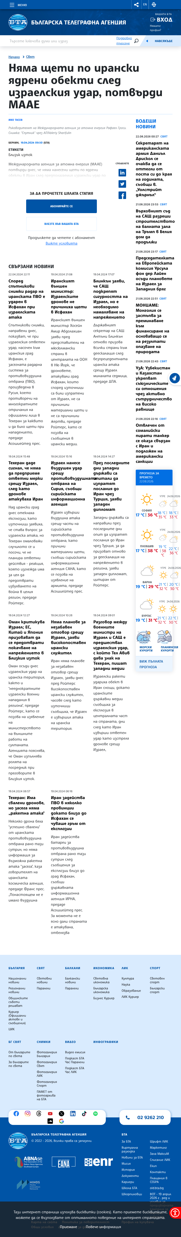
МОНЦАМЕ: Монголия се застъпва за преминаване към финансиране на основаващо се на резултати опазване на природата (152, 328)
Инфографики (105, 1042)
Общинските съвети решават (18, 1002)
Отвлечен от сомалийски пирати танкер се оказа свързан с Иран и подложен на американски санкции (153, 443)
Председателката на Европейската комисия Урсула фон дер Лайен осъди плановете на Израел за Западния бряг (155, 273)
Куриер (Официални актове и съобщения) (17, 1017)
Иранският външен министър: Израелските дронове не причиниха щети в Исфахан (69, 296)
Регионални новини (16, 990)
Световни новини (44, 980)
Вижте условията (62, 243)
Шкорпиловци (132, 1194)
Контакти (158, 1172)
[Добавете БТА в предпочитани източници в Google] (62, 1121)
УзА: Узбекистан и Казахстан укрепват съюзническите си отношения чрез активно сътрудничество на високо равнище (154, 388)
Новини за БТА (132, 1157)
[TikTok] (85, 1113)
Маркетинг (158, 1148)
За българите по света (18, 1064)
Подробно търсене (124, 40)
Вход (165, 19)
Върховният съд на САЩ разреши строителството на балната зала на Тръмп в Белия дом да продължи (155, 226)
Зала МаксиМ (159, 1154)
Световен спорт (157, 980)
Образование (131, 991)
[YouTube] (51, 1113)
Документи (130, 1176)
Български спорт (157, 990)
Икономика (103, 968)
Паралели (43, 988)
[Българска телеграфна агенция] (18, 1140)
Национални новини (17, 980)
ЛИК (125, 968)
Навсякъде (164, 41)
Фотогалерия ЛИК (47, 1074)
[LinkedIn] (74, 1113)
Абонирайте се (61, 206)
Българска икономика (101, 990)
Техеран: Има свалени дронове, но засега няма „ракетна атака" (26, 805)
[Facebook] (17, 1113)
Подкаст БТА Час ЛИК (74, 1070)
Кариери (128, 1182)
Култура (128, 978)
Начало (14, 57)
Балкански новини (72, 980)
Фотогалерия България (47, 1054)
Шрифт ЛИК (159, 1141)
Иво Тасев (15, 119)
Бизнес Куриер (104, 998)
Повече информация (103, 1226)
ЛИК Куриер (130, 997)
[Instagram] (28, 1113)
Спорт (155, 968)
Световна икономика (101, 980)
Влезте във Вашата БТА (61, 224)
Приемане (68, 1226)
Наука (126, 985)
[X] (62, 1113)
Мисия (126, 1164)
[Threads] (40, 1113)
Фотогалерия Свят (47, 1064)
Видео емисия (75, 1052)
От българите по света (19, 1054)
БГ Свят (14, 1042)
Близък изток (20, 154)
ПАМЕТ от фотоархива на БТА (46, 1095)
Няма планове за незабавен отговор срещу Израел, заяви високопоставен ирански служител (68, 637)
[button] (136, 4)
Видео (70, 1042)
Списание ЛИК (160, 1160)
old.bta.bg (157, 1188)
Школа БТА (129, 1188)
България (16, 968)
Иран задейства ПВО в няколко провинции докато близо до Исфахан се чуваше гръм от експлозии (68, 813)
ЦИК (11, 1029)
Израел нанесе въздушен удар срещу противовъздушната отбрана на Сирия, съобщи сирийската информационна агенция (74, 483)
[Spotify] (96, 1113)
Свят (30, 57)
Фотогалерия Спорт (47, 1084)
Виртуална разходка (130, 1149)
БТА (124, 1134)
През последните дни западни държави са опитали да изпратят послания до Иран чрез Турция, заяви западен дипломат (111, 486)
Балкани (72, 968)
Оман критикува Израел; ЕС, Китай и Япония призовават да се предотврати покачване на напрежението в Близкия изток (26, 640)
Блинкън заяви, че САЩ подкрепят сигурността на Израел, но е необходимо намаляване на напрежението (110, 299)
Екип (153, 1166)
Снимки (43, 1042)
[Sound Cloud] (51, 1121)
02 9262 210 (150, 1117)
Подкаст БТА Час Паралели (74, 1060)
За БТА (126, 1141)
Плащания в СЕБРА (158, 1180)
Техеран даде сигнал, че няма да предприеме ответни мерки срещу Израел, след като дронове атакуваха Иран (25, 481)
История (128, 1170)
